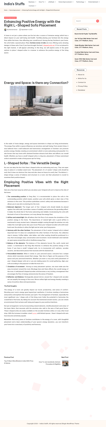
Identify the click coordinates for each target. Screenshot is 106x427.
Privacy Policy (83, 86)
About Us (81, 74)
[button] (97, 20)
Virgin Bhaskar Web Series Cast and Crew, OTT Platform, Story (87, 46)
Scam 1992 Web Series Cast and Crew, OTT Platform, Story (86, 60)
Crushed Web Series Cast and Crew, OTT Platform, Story (87, 53)
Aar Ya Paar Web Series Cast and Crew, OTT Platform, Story (86, 40)
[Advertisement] (36, 67)
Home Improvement (10, 18)
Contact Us (82, 82)
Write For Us (82, 78)
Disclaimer (81, 90)
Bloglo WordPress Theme (70, 424)
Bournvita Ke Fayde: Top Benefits (86, 34)
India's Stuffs (14, 4)
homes (34, 313)
